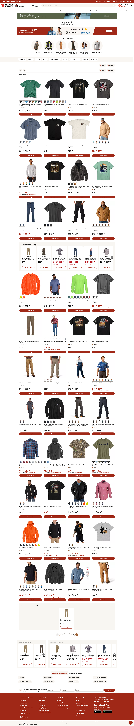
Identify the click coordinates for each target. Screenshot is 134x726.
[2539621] (90, 297)
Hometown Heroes (80, 703)
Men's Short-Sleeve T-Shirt (76, 464)
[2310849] (99, 380)
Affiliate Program (61, 703)
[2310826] (111, 380)
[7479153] (48, 421)
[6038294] (108, 142)
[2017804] (69, 545)
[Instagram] (101, 701)
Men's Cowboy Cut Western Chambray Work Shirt (102, 507)
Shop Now (18, 1)
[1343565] (32, 545)
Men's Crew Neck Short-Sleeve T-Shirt (54, 105)
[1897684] (102, 142)
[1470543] (93, 421)
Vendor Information (61, 707)
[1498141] (87, 297)
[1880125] (23, 225)
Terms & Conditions (80, 707)
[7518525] (20, 421)
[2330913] (26, 586)
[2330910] (29, 586)
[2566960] (54, 297)
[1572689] (78, 421)
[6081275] (48, 101)
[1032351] (93, 462)
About (77, 700)
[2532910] (35, 101)
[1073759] (20, 545)
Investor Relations (43, 702)
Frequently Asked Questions (26, 707)
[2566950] (60, 297)
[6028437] (66, 101)
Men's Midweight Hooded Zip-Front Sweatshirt (77, 507)
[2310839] (102, 380)
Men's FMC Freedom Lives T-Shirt (77, 341)
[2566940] (45, 297)
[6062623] (48, 462)
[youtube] (105, 701)
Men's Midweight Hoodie (26, 547)
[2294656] (45, 462)
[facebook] (95, 701)
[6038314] (29, 183)
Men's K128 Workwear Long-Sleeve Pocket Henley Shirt (53, 425)
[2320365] (51, 225)
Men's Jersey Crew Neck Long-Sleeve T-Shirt (78, 300)
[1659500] (23, 183)
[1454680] (20, 142)
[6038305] (20, 183)
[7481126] (29, 101)
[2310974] (72, 545)
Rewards (78, 702)
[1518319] (105, 225)
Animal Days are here (9, 1)
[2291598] (69, 421)
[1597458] (75, 421)
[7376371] (38, 101)
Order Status (23, 700)
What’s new (115, 1)
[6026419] (60, 338)
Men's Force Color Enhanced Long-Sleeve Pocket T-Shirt (30, 300)
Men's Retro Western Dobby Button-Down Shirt (30, 507)
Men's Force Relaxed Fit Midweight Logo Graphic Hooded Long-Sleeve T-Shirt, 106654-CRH (54, 465)
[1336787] (96, 503)
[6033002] (108, 462)
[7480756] (20, 101)
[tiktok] (108, 701)
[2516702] (20, 462)
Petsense (122, 1)
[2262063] (45, 380)
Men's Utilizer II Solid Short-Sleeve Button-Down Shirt (30, 590)
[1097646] (93, 503)
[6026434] (57, 338)
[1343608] (81, 503)
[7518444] (23, 421)
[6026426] (54, 338)
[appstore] (98, 711)
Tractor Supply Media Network (64, 708)
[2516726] (38, 462)
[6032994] (96, 462)
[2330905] (23, 586)
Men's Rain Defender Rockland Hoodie (54, 547)
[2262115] (48, 380)
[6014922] (26, 101)
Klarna (77, 715)
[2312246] (45, 225)
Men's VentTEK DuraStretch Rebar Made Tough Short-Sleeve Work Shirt (102, 383)
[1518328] (108, 225)
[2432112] (105, 462)
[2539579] (63, 101)
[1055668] (69, 503)
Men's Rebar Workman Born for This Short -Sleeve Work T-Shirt (78, 548)
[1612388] (38, 586)
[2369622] (81, 297)
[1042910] (23, 297)
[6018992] (51, 462)
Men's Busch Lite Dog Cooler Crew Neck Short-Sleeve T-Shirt (102, 187)
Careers (59, 700)
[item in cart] (131, 5)
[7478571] (45, 421)
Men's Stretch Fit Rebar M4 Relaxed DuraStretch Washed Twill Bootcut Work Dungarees (30, 383)
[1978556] (108, 380)
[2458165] (93, 380)
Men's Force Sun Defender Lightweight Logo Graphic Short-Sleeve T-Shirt (102, 300)
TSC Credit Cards (107, 1)
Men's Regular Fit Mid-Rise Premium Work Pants (103, 425)
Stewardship (42, 703)
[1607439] (72, 421)
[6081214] (84, 297)
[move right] (112, 257)
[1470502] (108, 421)
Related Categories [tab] (59, 673)
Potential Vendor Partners (63, 705)
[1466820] (26, 142)
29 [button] (73, 634)
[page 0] (57, 634)
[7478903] (51, 421)
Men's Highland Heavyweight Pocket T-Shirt (54, 300)
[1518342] (93, 225)
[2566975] (51, 297)
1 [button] (60, 634)
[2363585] (93, 297)
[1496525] (45, 101)
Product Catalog (43, 708)
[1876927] (99, 142)
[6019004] (96, 297)
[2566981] (48, 297)
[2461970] (32, 586)
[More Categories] (131, 10)
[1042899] (20, 297)
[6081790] (87, 503)
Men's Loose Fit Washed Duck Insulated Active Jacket (102, 228)
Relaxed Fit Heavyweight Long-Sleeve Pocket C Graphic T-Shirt (54, 590)
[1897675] (105, 142)
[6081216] (78, 297)
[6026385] (51, 338)
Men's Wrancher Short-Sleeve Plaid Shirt (55, 341)
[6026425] (48, 338)
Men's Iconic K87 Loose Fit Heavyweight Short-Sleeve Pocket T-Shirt (30, 105)
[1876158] (29, 545)
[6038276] (96, 142)
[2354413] (75, 183)
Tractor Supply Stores (44, 710)
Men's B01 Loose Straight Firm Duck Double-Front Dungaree (102, 590)
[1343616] (75, 503)
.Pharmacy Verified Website (45, 712)
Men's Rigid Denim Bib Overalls (76, 382)
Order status (98, 1)
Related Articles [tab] (75, 673)
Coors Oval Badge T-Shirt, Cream (53, 145)
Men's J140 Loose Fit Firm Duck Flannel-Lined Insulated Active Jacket (78, 187)
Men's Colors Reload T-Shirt (100, 104)
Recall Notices (23, 710)
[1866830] (84, 503)
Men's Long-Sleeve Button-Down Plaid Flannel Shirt (29, 465)
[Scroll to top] (131, 723)
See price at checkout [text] (72, 235)
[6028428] (54, 101)
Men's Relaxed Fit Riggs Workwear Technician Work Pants (53, 383)
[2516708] (23, 462)
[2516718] (35, 462)
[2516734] (41, 462)
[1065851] (72, 503)
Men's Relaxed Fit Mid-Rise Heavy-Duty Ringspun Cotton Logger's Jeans (78, 228)
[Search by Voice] (114, 5)
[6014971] (41, 101)
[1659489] (26, 183)
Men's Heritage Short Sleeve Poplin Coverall (30, 424)
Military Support (43, 707)
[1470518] (102, 421)
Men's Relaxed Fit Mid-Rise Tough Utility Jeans (30, 228)
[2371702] (72, 183)
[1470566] (99, 421)
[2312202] (93, 586)
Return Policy (23, 702)
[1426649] (32, 101)
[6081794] (23, 545)
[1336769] (102, 503)
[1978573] (105, 380)
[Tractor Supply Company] (7, 5)
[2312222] (48, 225)
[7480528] (23, 101)
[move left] (22, 257)
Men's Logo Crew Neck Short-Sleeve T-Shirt (102, 465)
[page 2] (76, 634)
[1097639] (99, 503)
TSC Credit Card (80, 713)
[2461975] (35, 586)
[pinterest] (98, 701)
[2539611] (69, 297)
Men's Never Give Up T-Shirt (52, 506)
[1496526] (57, 101)
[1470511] (105, 421)
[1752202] (41, 586)
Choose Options (28, 267)
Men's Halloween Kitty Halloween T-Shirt (101, 548)
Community (42, 705)
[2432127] (99, 462)
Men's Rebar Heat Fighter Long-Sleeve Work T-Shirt (30, 187)
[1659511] (32, 183)
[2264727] (23, 503)
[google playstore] (107, 711)
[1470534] (96, 421)
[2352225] (26, 462)
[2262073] (51, 380)
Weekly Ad (129, 1)
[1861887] (102, 225)
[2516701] (29, 462)
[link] (62, 24)
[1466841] (29, 142)
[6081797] (38, 545)
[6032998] (102, 462)
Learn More (96, 709)
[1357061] (99, 225)
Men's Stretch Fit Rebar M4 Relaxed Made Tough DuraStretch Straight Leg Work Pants (78, 425)
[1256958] (54, 421)
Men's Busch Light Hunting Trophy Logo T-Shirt (79, 145)
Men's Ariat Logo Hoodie (98, 145)
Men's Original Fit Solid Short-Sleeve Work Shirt (30, 145)
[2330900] (20, 586)
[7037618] (78, 503)
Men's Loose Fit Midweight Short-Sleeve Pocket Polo (54, 228)
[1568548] (20, 503)
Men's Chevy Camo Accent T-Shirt (77, 104)
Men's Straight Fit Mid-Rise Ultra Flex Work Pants (29, 342)
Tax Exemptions (23, 705)
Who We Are (42, 700)
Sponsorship (60, 702)
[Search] (43, 5)
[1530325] (20, 225)
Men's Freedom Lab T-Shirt (100, 341)
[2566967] (57, 297)
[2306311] (96, 586)
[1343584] (26, 545)
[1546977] (72, 297)
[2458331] (96, 380)
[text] (71, 24)
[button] (22, 1)
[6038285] (93, 142)
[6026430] (63, 338)
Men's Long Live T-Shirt (51, 186)
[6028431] (60, 101)
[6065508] (96, 225)
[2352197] (32, 462)
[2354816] (69, 183)
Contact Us (22, 708)
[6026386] (45, 338)
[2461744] (66, 338)
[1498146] (75, 297)
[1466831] (23, 142)
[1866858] (35, 545)
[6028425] (51, 101)
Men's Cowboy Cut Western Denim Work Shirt (79, 590)
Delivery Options (23, 703)
